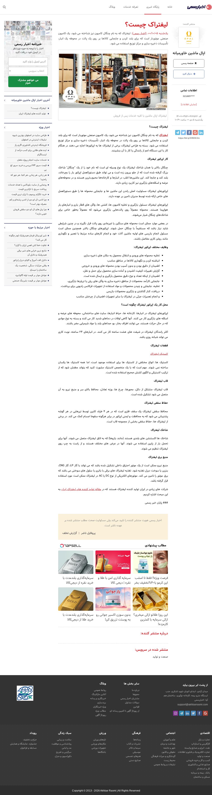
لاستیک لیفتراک (159, 354)
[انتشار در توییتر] (183, 132)
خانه (169, 7)
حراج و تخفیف (30, 740)
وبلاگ (112, 7)
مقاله (97, 489)
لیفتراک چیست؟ (38, 108)
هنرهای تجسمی (133, 756)
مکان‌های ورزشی (98, 744)
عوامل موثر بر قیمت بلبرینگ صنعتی (30, 281)
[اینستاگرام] (175, 713)
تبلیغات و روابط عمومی (164, 764)
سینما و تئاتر (135, 748)
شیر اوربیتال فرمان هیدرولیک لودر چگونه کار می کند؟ (28, 238)
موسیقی (137, 752)
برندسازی (101, 703)
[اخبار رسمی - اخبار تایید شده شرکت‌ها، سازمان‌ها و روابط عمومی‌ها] (199, 7)
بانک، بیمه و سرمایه (200, 773)
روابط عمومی (100, 690)
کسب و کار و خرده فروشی (198, 760)
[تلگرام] (181, 713)
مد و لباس (66, 748)
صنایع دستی (135, 760)
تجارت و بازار (204, 740)
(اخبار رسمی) (139, 33)
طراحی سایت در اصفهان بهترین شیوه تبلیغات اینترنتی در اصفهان (29, 138)
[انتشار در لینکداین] (201, 132)
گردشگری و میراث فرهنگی (163, 756)
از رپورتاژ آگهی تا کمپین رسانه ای (124, 711)
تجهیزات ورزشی (99, 748)
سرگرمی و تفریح (63, 752)
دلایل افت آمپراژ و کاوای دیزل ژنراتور (30, 260)
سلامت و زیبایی (64, 740)
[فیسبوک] (199, 713)
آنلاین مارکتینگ (99, 694)
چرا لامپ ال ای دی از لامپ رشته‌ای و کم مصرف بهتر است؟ (28, 202)
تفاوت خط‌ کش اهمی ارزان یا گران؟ (30, 245)
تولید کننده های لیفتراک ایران (77, 489)
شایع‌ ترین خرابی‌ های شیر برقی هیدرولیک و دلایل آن (32, 253)
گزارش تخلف (70, 533)
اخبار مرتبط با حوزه (39, 227)
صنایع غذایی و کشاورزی (199, 764)
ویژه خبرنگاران (99, 707)
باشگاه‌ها (102, 752)
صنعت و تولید (160, 657)
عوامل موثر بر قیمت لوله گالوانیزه (31, 275)
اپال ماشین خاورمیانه (189, 53)
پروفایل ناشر (87, 533)
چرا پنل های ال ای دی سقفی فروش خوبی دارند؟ (30, 212)
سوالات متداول (132, 703)
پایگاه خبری (152, 7)
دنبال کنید (187, 74)
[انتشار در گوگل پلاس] (195, 132)
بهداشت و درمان (167, 744)
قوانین (136, 707)
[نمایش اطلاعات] (189, 104)
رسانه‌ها (137, 740)
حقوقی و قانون (168, 752)
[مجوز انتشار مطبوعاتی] (25, 694)
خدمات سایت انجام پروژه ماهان (32, 160)
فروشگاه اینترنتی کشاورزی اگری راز (31, 145)
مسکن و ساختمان (202, 777)
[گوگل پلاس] (205, 713)
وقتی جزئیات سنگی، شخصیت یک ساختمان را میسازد (31, 268)
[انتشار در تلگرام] (177, 132)
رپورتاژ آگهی (100, 715)
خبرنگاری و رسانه (98, 698)
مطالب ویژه (100, 711)
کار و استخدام (203, 769)
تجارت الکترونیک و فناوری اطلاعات (194, 752)
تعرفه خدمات (130, 7)
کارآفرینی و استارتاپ (200, 744)
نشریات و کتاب (133, 744)
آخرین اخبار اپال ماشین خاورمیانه (30, 100)
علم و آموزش (169, 740)
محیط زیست (169, 760)
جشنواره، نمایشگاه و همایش (23, 744)
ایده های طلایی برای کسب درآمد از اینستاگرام (31, 152)
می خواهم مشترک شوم (28, 81)
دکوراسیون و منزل (63, 756)
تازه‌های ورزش (99, 740)
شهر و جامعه (169, 748)
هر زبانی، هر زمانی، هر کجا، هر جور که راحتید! (29, 177)
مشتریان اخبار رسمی (129, 698)
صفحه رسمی (187, 63)
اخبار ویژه (44, 127)
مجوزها (136, 694)
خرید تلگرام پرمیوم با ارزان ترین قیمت (29, 194)
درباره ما (135, 690)
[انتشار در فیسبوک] (189, 132)
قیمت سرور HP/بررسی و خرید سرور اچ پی (28, 168)
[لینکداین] (187, 713)
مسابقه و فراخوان (28, 748)
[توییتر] (193, 713)
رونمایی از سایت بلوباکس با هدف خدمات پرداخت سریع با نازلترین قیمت (27, 187)
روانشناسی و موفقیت (61, 744)
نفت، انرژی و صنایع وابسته (197, 748)
